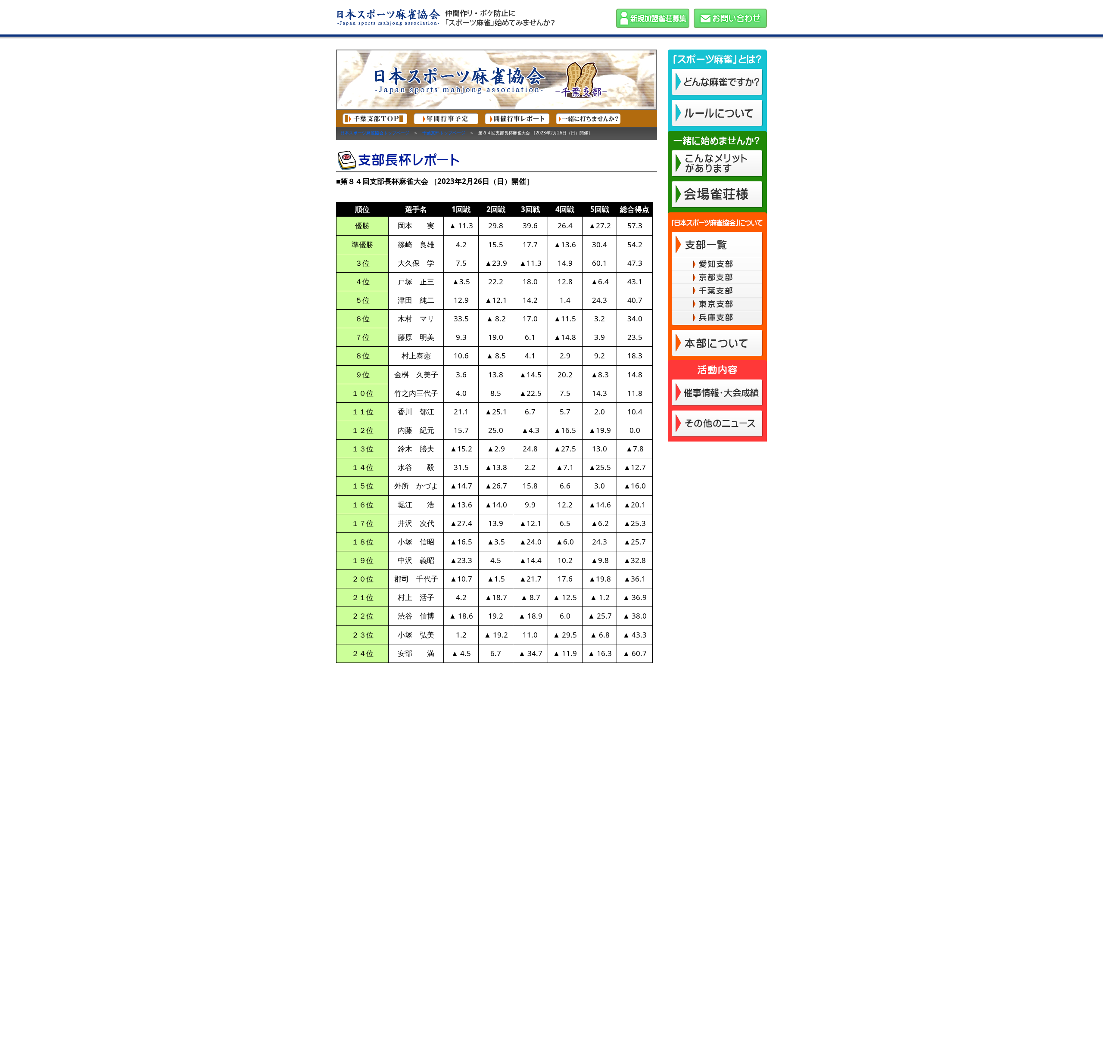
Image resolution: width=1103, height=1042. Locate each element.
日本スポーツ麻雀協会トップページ (374, 133)
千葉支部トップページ (443, 133)
